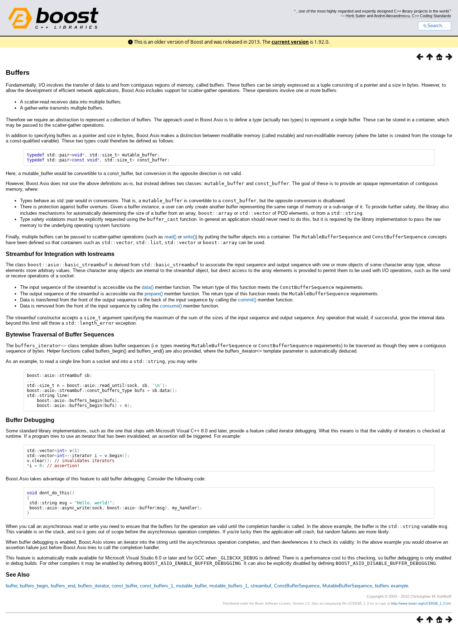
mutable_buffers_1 (228, 585)
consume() (171, 306)
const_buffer (124, 585)
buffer (11, 585)
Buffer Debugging (30, 420)
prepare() (154, 293)
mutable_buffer (191, 585)
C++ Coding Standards (431, 16)
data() (148, 287)
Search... (436, 25)
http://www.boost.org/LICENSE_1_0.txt (420, 603)
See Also (18, 575)
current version (290, 42)
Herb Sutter (356, 16)
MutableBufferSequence (347, 585)
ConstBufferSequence (297, 585)
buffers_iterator (93, 585)
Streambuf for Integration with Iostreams (60, 254)
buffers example (391, 585)
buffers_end (63, 585)
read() (170, 236)
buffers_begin (34, 585)
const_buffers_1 (156, 585)
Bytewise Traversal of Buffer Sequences (60, 334)
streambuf (260, 585)
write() (189, 236)
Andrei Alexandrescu (392, 16)
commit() (247, 299)
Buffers (18, 72)
